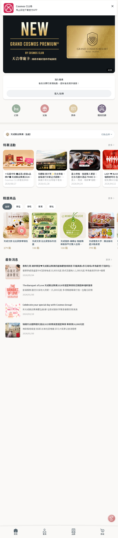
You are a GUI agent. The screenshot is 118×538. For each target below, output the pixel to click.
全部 (7, 206)
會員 (44, 534)
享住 (18, 206)
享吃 (29, 206)
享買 (40, 206)
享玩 (51, 206)
